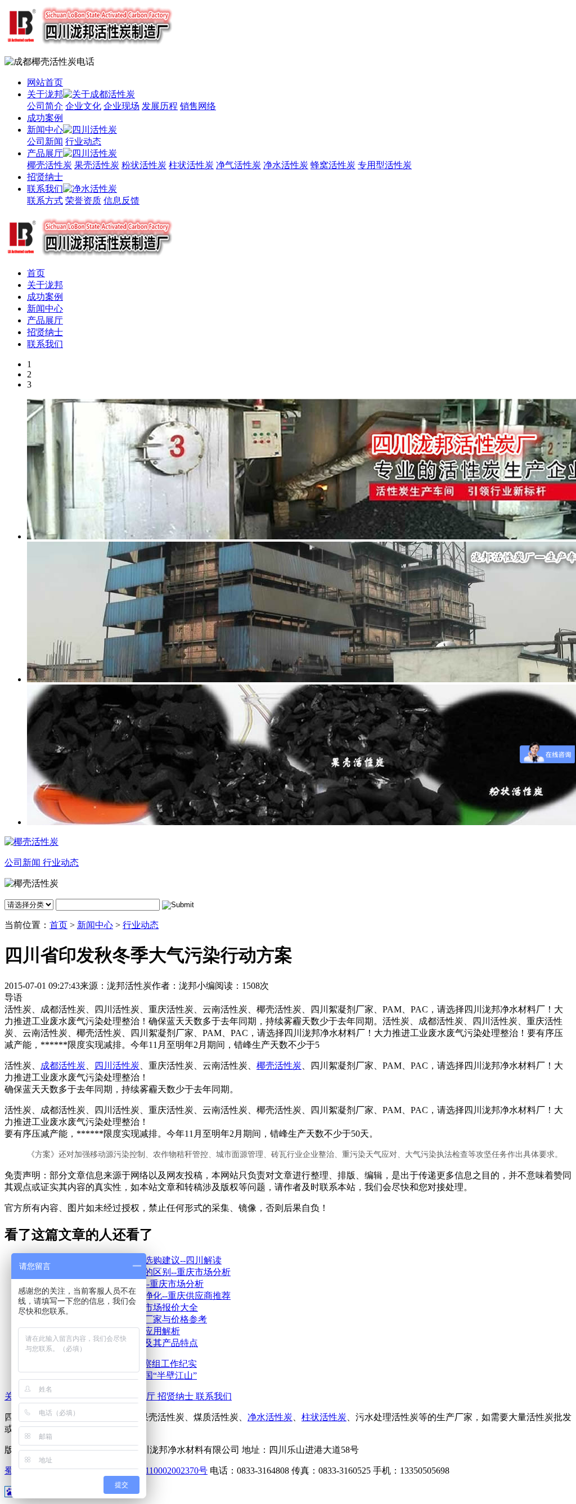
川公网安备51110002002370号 (149, 1470)
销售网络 (198, 106)
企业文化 (83, 106)
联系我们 (45, 188)
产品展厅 (45, 153)
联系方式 (45, 200)
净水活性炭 (285, 165)
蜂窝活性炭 (333, 165)
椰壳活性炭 (49, 165)
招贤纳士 (45, 177)
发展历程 (160, 106)
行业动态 (83, 141)
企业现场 (122, 106)
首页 (36, 273)
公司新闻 (45, 141)
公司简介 (45, 106)
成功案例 (45, 118)
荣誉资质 (83, 200)
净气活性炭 (238, 165)
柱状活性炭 (191, 165)
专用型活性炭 (385, 165)
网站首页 (45, 82)
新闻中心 (45, 129)
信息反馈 (122, 200)
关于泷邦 (45, 94)
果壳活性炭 (96, 165)
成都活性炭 (63, 1065)
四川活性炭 (117, 1065)
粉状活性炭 (144, 165)
